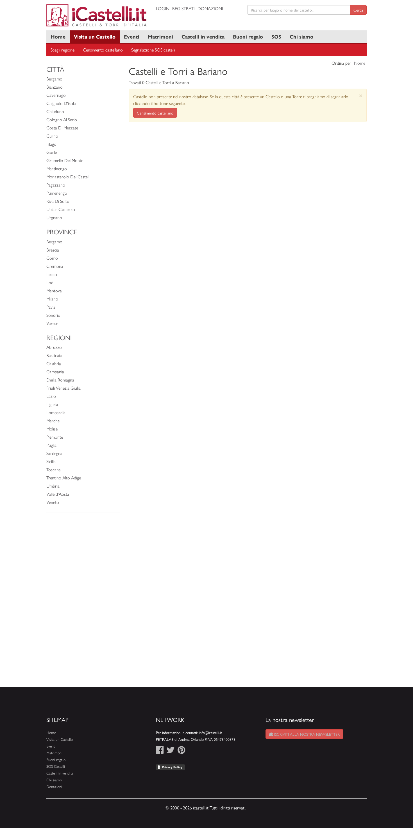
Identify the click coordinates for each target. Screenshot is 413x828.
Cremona (54, 266)
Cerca (358, 10)
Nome (359, 63)
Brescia (52, 249)
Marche (53, 420)
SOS (276, 36)
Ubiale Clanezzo (60, 209)
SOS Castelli (55, 766)
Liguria (52, 404)
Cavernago (56, 95)
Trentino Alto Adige (63, 477)
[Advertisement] (83, 603)
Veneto (52, 502)
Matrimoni (160, 36)
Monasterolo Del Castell (67, 176)
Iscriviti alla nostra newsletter (306, 734)
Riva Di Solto (57, 201)
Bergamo (54, 78)
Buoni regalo (248, 36)
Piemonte (54, 437)
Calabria (53, 363)
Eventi (131, 36)
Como (52, 258)
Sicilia (51, 461)
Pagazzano (55, 184)
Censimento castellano (103, 49)
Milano (52, 298)
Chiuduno (55, 111)
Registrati (183, 8)
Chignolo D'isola (61, 103)
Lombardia (55, 412)
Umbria (53, 486)
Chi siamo (301, 36)
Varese (52, 323)
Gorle (51, 152)
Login (162, 8)
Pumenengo (56, 193)
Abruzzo (54, 347)
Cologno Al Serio (61, 119)
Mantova (54, 290)
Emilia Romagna (60, 379)
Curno (52, 136)
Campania (55, 371)
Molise (52, 428)
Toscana (53, 469)
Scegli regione (62, 49)
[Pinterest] (181, 751)
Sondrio (53, 315)
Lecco (51, 274)
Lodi (50, 282)
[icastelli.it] (97, 15)
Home (58, 36)
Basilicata (54, 355)
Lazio (51, 396)
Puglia (51, 445)
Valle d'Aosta (57, 494)
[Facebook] (160, 751)
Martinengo (56, 168)
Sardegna (54, 453)
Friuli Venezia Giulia (63, 388)
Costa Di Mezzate (62, 127)
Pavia (50, 307)
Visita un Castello (94, 36)
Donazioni (210, 8)
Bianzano (54, 87)
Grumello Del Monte (64, 160)
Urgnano (54, 217)
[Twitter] (170, 751)
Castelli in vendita (202, 36)
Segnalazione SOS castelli (153, 49)
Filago (51, 144)
